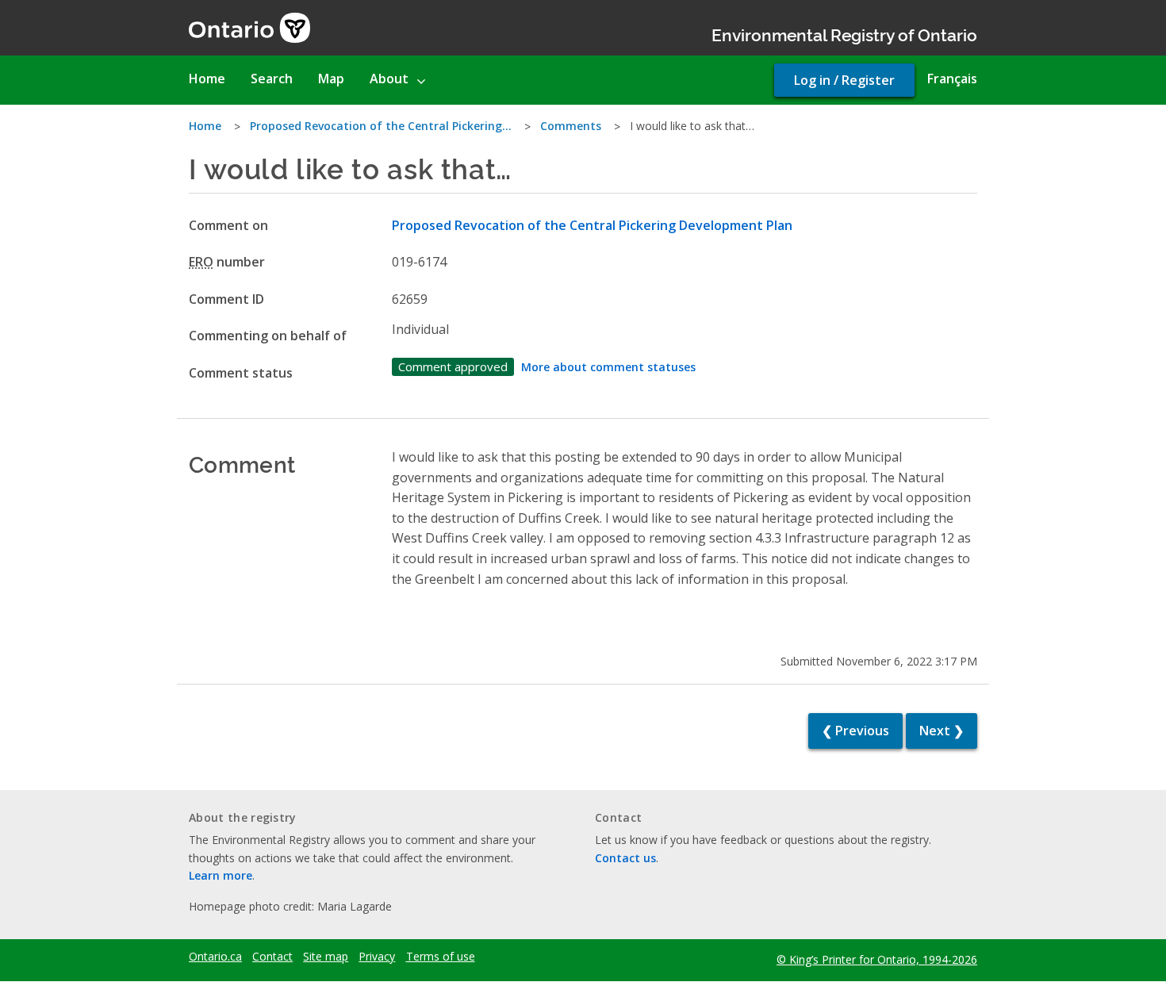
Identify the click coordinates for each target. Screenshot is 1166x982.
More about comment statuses (608, 366)
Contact (272, 956)
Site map (325, 956)
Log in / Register (844, 80)
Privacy (377, 956)
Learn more (220, 875)
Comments (570, 125)
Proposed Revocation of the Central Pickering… (381, 125)
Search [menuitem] (272, 78)
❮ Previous (855, 730)
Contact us (625, 857)
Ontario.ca (215, 956)
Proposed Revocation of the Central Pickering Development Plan (592, 225)
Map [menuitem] (331, 78)
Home (205, 125)
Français (952, 78)
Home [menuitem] (207, 78)
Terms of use (440, 956)
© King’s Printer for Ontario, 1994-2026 (877, 959)
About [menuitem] (389, 78)
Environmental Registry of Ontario (844, 33)
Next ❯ (941, 730)
